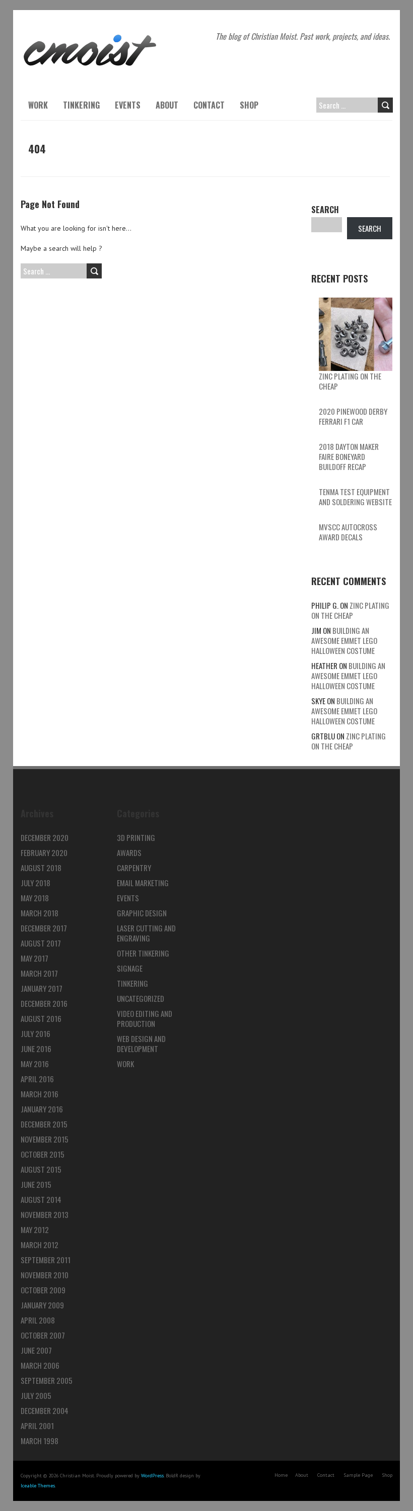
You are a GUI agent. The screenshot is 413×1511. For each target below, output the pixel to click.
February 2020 (44, 852)
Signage (130, 968)
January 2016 (42, 1108)
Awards (129, 852)
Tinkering (81, 105)
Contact (209, 105)
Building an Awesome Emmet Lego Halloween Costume (344, 640)
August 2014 (41, 1199)
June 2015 (36, 1184)
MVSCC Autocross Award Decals (348, 531)
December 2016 (44, 1003)
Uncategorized (140, 998)
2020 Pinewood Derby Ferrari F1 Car (353, 416)
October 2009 (43, 1289)
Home (281, 1475)
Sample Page (358, 1475)
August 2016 (41, 1018)
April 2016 (37, 1078)
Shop (249, 105)
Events (128, 105)
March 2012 (39, 1244)
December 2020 (44, 837)
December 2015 (44, 1123)
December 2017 (44, 927)
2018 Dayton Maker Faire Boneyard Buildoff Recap (349, 456)
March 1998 (39, 1440)
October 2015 (42, 1154)
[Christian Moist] (90, 35)
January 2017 (41, 988)
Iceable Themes (38, 1485)
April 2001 (37, 1425)
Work (38, 105)
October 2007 (43, 1335)
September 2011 (46, 1259)
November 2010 (44, 1274)
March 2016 (39, 1093)
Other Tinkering (143, 953)
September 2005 (47, 1380)
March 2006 (40, 1365)
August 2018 (41, 867)
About (167, 105)
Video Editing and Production (144, 1018)
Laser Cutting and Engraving (146, 932)
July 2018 (35, 882)
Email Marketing (143, 882)
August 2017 (41, 943)
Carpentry (134, 867)
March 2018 (39, 912)
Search (325, 210)
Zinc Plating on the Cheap (350, 381)
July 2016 (35, 1033)
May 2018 (35, 897)
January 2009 (42, 1304)
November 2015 (44, 1139)
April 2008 (38, 1320)
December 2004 (44, 1410)
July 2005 (36, 1395)
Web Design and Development (141, 1043)
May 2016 (35, 1063)
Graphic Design (142, 912)
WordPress (152, 1475)
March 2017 (39, 973)
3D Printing (136, 837)
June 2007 (36, 1350)
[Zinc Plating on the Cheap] (355, 334)
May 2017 (34, 958)
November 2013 (44, 1214)
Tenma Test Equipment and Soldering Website (355, 496)
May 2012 (35, 1229)
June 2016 (36, 1048)
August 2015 (41, 1169)
